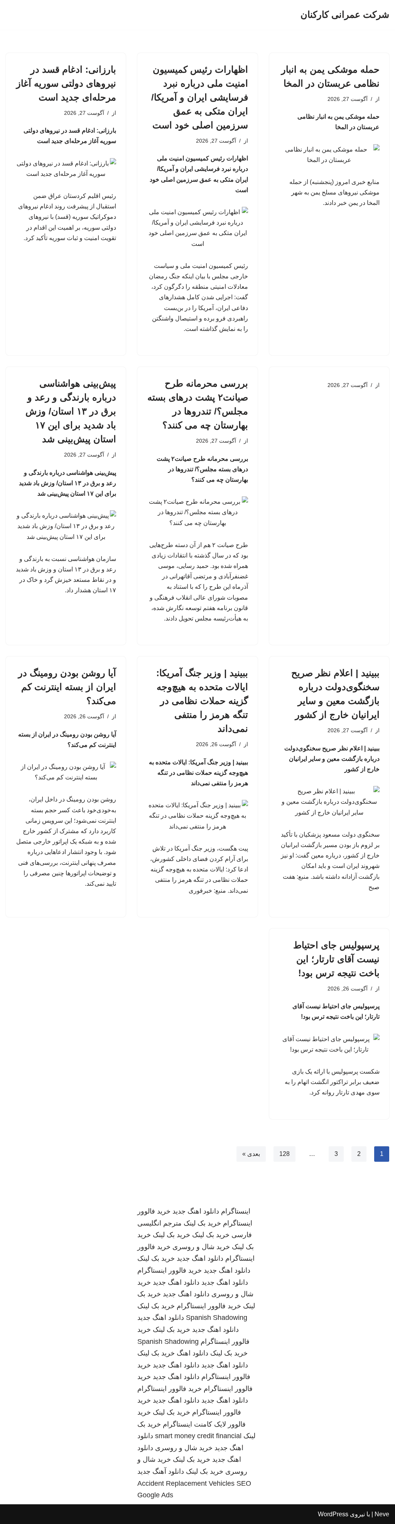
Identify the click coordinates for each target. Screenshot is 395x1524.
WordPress (333, 1514)
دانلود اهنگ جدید (195, 1211)
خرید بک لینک (202, 1223)
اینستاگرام (235, 1211)
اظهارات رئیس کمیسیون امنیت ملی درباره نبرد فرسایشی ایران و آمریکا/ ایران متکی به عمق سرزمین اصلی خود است (199, 97)
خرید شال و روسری (201, 1247)
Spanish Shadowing (216, 1317)
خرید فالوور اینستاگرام (169, 1270)
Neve (382, 1514)
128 (284, 1154)
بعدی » (251, 1154)
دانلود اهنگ (192, 1353)
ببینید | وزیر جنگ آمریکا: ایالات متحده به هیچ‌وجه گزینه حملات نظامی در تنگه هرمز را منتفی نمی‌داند (202, 701)
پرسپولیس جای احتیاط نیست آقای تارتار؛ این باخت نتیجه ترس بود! (336, 959)
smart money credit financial (198, 1436)
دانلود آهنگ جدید (160, 1471)
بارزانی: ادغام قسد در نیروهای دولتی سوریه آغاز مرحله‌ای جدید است (66, 83)
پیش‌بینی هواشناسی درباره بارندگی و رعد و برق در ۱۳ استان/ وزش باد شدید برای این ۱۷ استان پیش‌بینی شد (70, 411)
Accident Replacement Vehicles (186, 1483)
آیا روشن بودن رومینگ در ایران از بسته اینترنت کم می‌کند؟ (67, 687)
